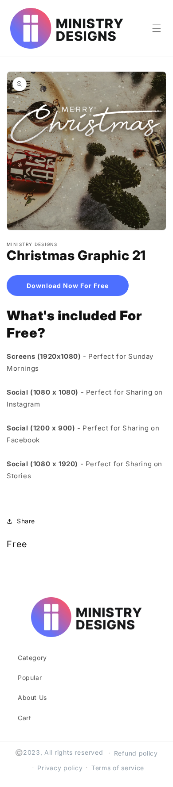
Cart (24, 718)
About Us (32, 697)
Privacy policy (60, 768)
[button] (156, 28)
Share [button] (26, 521)
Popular (30, 677)
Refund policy (136, 753)
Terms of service (117, 768)
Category (32, 657)
